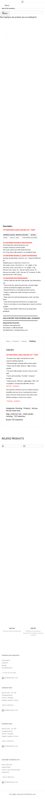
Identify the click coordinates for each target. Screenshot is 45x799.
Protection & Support (30, 633)
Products (29, 631)
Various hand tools (15, 631)
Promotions (36, 631)
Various (5, 631)
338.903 (33, 628)
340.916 (12, 628)
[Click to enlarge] (6, 36)
